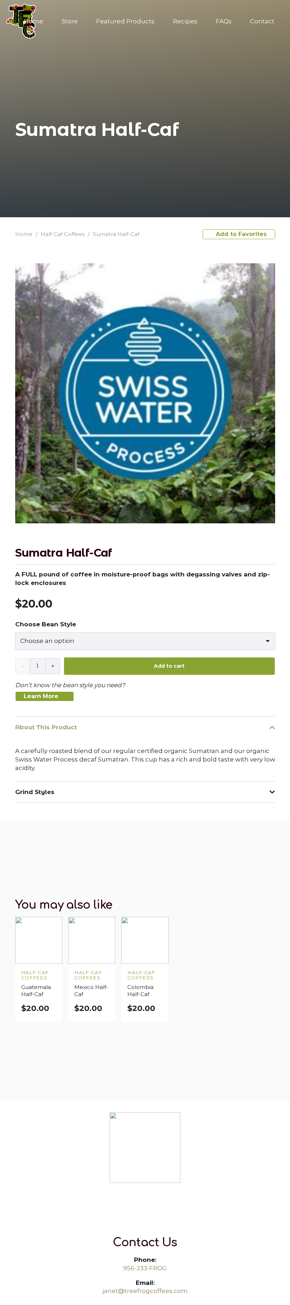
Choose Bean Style (45, 624)
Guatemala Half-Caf (36, 991)
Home (24, 234)
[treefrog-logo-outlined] (145, 1147)
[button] (83, 21)
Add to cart (169, 666)
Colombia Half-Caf (140, 991)
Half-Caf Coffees (63, 234)
